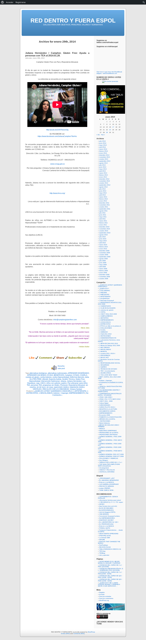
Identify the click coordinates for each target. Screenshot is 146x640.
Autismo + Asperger (60, 393)
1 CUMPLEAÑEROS (106, 316)
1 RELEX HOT (104, 357)
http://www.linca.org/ (57, 193)
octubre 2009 (103, 254)
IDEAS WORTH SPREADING (108, 533)
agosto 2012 (103, 187)
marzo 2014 (103, 149)
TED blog (102, 551)
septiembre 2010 (104, 233)
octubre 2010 (103, 231)
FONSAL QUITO (104, 528)
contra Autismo (46, 377)
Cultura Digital (103, 403)
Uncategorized (104, 468)
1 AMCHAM (103, 292)
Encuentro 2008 (104, 415)
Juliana (63, 381)
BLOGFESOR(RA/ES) (106, 510)
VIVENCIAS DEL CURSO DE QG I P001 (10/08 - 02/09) (110, 576)
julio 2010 (102, 237)
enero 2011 (103, 225)
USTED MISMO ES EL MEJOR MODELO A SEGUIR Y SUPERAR (109, 562)
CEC (100, 384)
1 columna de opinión (106, 310)
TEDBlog (102, 553)
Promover (64, 385)
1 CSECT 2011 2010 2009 (108, 314)
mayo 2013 (103, 169)
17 (113, 127)
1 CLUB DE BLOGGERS (107, 308)
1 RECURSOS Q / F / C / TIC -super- (111, 502)
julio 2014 (102, 141)
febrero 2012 (103, 199)
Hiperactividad (34, 381)
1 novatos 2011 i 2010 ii (107, 353)
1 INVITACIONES (105, 336)
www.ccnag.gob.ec (57, 164)
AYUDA (50, 375)
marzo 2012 (103, 197)
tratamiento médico (77, 387)
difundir (45, 379)
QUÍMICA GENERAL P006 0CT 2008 (111, 456)
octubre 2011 (103, 207)
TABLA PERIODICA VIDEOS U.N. (110, 549)
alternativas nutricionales (57, 373)
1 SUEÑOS (103, 367)
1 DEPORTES (104, 318)
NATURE (102, 539)
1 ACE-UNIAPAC (104, 290)
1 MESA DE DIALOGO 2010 (108, 343)
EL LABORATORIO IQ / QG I (108, 522)
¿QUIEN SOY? (104, 288)
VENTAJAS (37, 389)
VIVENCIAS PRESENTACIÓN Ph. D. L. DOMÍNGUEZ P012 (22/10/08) (110, 569)
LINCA (42, 383)
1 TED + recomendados (107, 371)
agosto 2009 (103, 258)
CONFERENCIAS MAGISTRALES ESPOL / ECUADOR (109, 394)
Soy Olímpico (103, 460)
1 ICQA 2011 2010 (105, 334)
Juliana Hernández (74, 381)
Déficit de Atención (77, 377)
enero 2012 (103, 201)
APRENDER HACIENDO (36, 375)
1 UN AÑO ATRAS (105, 373)
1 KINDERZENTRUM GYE (107, 338)
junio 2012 (102, 191)
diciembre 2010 (104, 227)
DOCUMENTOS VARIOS (107, 411)
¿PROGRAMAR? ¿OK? (107, 478)
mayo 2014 (103, 145)
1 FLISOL (102, 330)
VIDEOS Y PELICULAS (107, 470)
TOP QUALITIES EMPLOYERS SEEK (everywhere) (109, 465)
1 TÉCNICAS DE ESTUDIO (108, 369)
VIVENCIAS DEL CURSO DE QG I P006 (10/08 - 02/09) (110, 580)
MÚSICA (102, 428)
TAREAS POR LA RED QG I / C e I (110, 462)
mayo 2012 (103, 193)
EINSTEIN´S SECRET (106, 520)
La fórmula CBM (104, 537)
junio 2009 (102, 262)
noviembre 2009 (104, 252)
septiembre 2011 (104, 209)
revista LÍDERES (104, 488)
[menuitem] (2, 2)
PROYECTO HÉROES (106, 486)
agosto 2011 (103, 211)
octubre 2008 (103, 278)
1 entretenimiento (105, 322)
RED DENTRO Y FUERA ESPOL (73, 20)
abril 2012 (102, 195)
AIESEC (102, 504)
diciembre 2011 (104, 203)
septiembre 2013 (104, 161)
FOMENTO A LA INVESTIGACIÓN (110, 417)
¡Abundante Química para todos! (110, 500)
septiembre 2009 (104, 256)
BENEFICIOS (59, 375)
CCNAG (76, 375)
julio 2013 (102, 165)
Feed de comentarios (106, 598)
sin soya (49, 387)
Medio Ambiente (104, 423)
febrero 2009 (103, 270)
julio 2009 (102, 260)
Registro (102, 592)
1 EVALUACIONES (105, 328)
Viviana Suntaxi (76, 389)
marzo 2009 (103, 268)
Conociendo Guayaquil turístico (109, 516)
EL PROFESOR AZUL (106, 524)
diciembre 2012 (104, 179)
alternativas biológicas (38, 373)
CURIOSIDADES (104, 405)
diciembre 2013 (104, 155)
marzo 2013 (103, 173)
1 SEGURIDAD (104, 365)
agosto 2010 (103, 235)
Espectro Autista (55, 379)
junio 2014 (102, 143)
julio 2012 (102, 189)
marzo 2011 (103, 221)
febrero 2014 (103, 151)
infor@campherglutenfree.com (65, 320)
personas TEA (36, 385)
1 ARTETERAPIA (79, 391)
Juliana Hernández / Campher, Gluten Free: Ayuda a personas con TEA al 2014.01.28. (57, 54)
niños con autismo (53, 383)
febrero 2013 (103, 175)
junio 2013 (102, 167)
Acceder (102, 594)
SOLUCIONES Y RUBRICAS (108, 458)
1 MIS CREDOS (104, 347)
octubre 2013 (103, 159)
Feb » (103, 134)
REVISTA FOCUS (105, 547)
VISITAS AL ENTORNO (106, 472)
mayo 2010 (103, 241)
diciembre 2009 (104, 250)
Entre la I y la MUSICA (106, 482)
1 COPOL (102, 312)
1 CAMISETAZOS (105, 306)
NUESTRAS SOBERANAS (108, 430)
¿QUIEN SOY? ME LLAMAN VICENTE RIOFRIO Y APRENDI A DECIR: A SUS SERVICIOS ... (109, 584)
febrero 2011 (103, 223)
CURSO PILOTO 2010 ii (107, 407)
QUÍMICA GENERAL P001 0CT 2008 (111, 454)
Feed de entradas (105, 596)
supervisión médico (61, 387)
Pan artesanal (73, 383)
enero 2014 (103, 153)
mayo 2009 (103, 264)
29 (107, 132)
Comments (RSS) (79, 633)
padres (64, 383)
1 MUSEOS (103, 351)
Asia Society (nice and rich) (108, 506)
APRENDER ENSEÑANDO (78, 373)
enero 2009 (103, 272)
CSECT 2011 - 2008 (105, 401)
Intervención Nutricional (50, 381)
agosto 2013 (103, 163)
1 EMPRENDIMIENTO (106, 320)
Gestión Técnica (68, 379)
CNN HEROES (104, 514)
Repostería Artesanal (77, 385)
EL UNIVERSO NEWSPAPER (109, 480)
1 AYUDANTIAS (104, 298)
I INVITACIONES (104, 421)
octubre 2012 (103, 183)
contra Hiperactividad (60, 377)
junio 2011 (102, 215)
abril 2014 (102, 147)
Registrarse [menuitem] (21, 2)
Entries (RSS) (65, 633)
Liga (37, 383)
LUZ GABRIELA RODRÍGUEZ (109, 484)
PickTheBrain (103, 545)
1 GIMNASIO (103, 332)
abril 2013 (102, 171)
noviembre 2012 (104, 181)
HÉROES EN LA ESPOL (107, 419)
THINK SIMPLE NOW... (106, 490)
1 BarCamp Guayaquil (106, 300)
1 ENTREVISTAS (104, 324)
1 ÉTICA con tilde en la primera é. (110, 326)
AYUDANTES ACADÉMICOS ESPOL (111, 382)
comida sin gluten (32, 377)
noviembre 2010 (104, 229)
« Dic (98, 134)
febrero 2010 (103, 246)
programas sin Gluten (51, 385)
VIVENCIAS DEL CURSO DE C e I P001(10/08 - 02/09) (110, 573)
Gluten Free (80, 379)
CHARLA (83, 375)
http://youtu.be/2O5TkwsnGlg (57, 130)
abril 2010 (102, 243)
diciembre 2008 (104, 274)
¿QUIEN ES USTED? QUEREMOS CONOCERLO (53, 391)
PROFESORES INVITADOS (108, 434)
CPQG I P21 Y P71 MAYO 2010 (109, 399)
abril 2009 (102, 266)
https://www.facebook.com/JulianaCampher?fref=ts (57, 136)
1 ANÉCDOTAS (104, 294)
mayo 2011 (103, 217)
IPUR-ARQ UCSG (105, 535)
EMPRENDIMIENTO (77, 393)
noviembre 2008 (104, 276)
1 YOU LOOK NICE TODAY (108, 375)
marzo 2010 (103, 244)
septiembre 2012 (104, 185)
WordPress (91, 632)
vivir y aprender (104, 555)
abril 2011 (102, 219)
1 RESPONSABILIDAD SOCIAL (109, 363)
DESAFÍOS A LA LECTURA (108, 409)
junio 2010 (102, 239)
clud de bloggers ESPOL (107, 512)
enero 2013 (103, 177)
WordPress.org (104, 600)
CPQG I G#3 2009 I (105, 397)
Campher (68, 375)
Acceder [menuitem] (9, 2)
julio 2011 (102, 213)
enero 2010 (103, 248)
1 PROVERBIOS (104, 355)
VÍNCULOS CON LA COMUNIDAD (55, 389)
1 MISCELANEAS (46, 393)
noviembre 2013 (104, 157)
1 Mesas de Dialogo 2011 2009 (109, 345)
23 (110, 130)
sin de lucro (41, 387)
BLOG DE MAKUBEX (106, 508)
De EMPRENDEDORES (107, 518)
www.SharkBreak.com (110, 73)
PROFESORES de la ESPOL (108, 432)
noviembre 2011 (104, 205)
